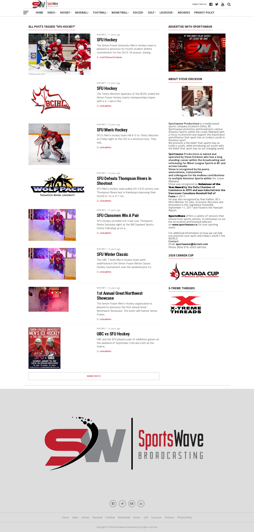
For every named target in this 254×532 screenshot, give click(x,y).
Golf (151, 12)
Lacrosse (166, 12)
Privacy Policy (204, 12)
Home (39, 12)
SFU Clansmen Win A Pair (118, 215)
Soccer (138, 12)
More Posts (94, 376)
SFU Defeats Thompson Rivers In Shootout (124, 181)
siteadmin (105, 106)
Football (99, 12)
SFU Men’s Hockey (112, 129)
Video (51, 12)
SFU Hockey (107, 39)
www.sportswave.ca (184, 224)
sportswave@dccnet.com (192, 244)
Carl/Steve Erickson (111, 57)
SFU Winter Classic (112, 254)
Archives (184, 12)
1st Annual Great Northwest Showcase (120, 295)
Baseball (81, 12)
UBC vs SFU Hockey (113, 333)
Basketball (120, 12)
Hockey (65, 12)
